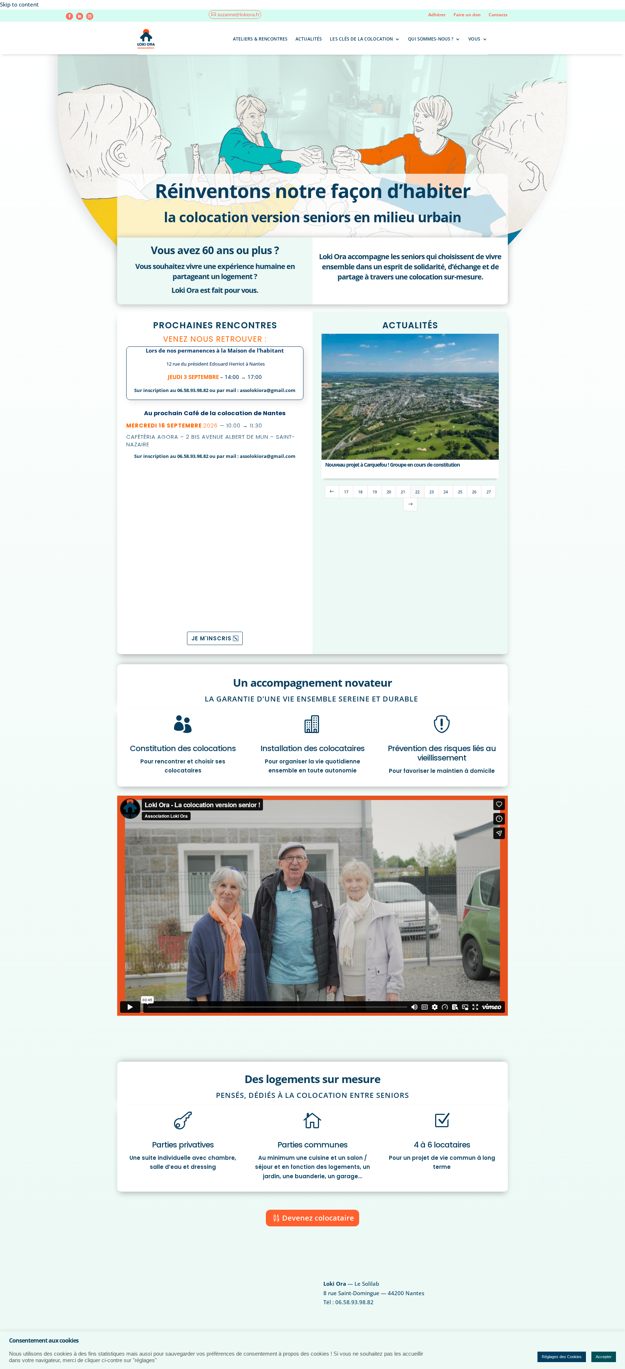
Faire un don (467, 15)
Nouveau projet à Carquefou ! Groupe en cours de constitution (392, 464)
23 (431, 491)
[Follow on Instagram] (89, 16)
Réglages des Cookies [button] (562, 1357)
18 (360, 491)
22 (417, 491)
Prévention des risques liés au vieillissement (442, 753)
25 (460, 491)
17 (346, 491)
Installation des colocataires (312, 748)
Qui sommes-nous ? (430, 39)
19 (375, 491)
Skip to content (19, 4)
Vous (474, 39)
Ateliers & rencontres (260, 39)
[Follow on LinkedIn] (79, 16)
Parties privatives (183, 1144)
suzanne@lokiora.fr (238, 14)
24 (445, 491)
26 (474, 491)
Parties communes (312, 1144)
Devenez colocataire (318, 1218)
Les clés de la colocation (361, 39)
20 (389, 491)
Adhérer (437, 15)
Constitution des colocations (183, 748)
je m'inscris (211, 638)
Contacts (498, 15)
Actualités (309, 39)
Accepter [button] (604, 1357)
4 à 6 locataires (442, 1144)
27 (488, 491)
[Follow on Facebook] (69, 16)
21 (403, 491)
